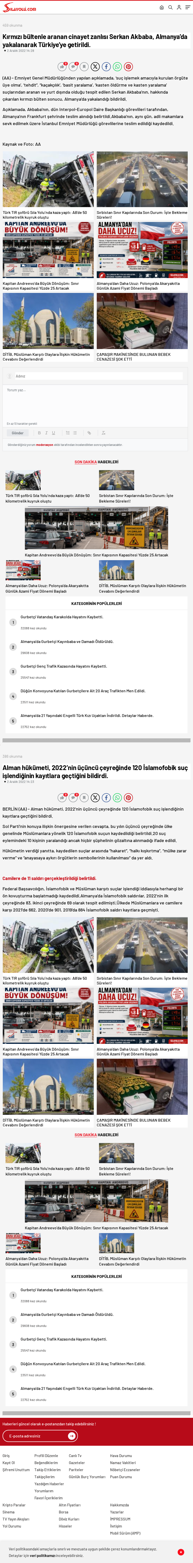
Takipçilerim (44, 1476)
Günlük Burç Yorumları (87, 1476)
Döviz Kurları (69, 1519)
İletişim (116, 1526)
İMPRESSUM (120, 1519)
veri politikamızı (42, 1555)
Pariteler (76, 1469)
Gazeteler (77, 1462)
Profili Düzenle (46, 1455)
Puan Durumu (121, 1476)
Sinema (9, 1512)
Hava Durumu (121, 1455)
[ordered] (67, 433)
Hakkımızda (119, 1505)
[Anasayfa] (162, 8)
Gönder (18, 433)
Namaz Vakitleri (123, 1462)
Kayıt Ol (9, 1462)
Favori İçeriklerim (48, 1498)
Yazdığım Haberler (49, 1483)
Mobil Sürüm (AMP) (125, 1533)
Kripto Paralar (14, 1505)
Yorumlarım (43, 1491)
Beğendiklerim (46, 1462)
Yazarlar (117, 1512)
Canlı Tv (75, 1455)
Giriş (6, 1455)
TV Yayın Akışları (16, 1519)
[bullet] (74, 433)
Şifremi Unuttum (16, 1469)
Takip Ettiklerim (47, 1469)
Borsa (63, 1512)
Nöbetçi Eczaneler (125, 1469)
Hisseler (65, 1526)
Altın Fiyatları (69, 1505)
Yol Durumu (12, 1526)
